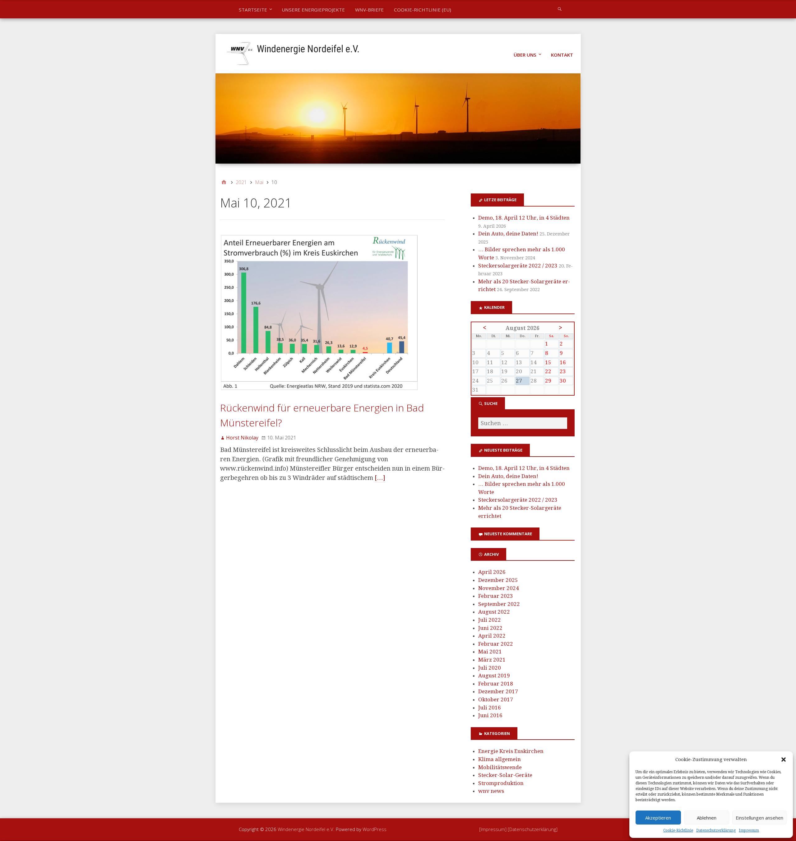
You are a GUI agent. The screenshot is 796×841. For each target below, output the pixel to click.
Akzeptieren (658, 818)
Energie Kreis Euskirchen (511, 751)
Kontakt (562, 55)
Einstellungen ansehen (759, 818)
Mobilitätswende (500, 767)
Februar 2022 (495, 644)
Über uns (525, 55)
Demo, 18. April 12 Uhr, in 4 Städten (524, 218)
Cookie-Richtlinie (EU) (422, 10)
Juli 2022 (489, 620)
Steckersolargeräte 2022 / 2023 (518, 266)
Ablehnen (706, 818)
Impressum (749, 830)
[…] (380, 477)
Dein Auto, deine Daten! (508, 233)
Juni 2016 (490, 715)
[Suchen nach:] (522, 423)
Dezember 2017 (498, 691)
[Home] (224, 182)
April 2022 (492, 636)
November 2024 (498, 588)
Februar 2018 (495, 684)
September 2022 (499, 604)
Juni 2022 (490, 628)
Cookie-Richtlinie (678, 830)
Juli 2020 (489, 668)
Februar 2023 (495, 596)
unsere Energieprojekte (313, 10)
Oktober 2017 (495, 699)
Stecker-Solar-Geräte (505, 775)
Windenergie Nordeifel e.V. (308, 49)
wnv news (491, 791)
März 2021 (492, 660)
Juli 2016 (489, 707)
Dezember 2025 (498, 580)
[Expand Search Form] (559, 8)
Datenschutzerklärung (716, 830)
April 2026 (492, 572)
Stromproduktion (501, 783)
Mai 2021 (490, 651)
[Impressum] (493, 829)
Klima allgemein (499, 759)
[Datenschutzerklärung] (533, 829)
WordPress (374, 829)
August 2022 (494, 612)
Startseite (253, 10)
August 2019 (494, 675)
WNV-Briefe (369, 10)
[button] (783, 759)
